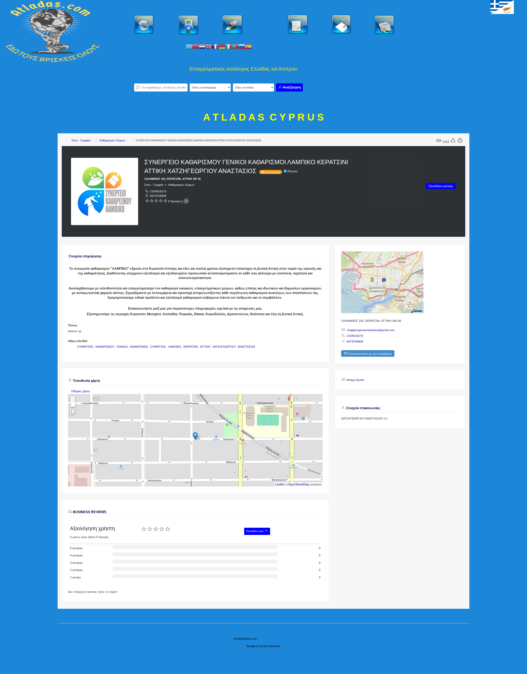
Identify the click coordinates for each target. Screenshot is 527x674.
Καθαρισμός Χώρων (112, 140)
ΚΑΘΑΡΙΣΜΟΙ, (139, 346)
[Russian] (241, 46)
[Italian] (228, 46)
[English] (208, 46)
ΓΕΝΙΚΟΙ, (122, 346)
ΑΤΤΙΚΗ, (206, 346)
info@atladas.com (245, 638)
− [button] (71, 404)
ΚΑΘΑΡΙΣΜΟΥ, (106, 346)
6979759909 (158, 196)
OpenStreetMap (298, 484)
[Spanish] (248, 46)
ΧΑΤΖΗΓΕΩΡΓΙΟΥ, (224, 346)
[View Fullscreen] (72, 411)
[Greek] (189, 46)
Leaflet (279, 484)
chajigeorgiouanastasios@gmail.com (370, 330)
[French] (215, 46)
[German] (222, 46)
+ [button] (71, 398)
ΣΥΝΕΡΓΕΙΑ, (158, 346)
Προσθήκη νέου (255, 531)
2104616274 (158, 191)
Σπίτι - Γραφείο (81, 140)
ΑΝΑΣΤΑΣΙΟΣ (246, 346)
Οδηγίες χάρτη (80, 391)
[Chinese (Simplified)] (195, 46)
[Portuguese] (235, 46)
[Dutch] (202, 46)
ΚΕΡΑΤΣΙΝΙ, (191, 346)
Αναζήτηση (291, 87)
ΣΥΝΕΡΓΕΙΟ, (86, 346)
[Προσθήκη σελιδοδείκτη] (186, 201)
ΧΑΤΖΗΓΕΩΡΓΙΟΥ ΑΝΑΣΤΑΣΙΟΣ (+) (364, 418)
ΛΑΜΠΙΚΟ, (175, 346)
